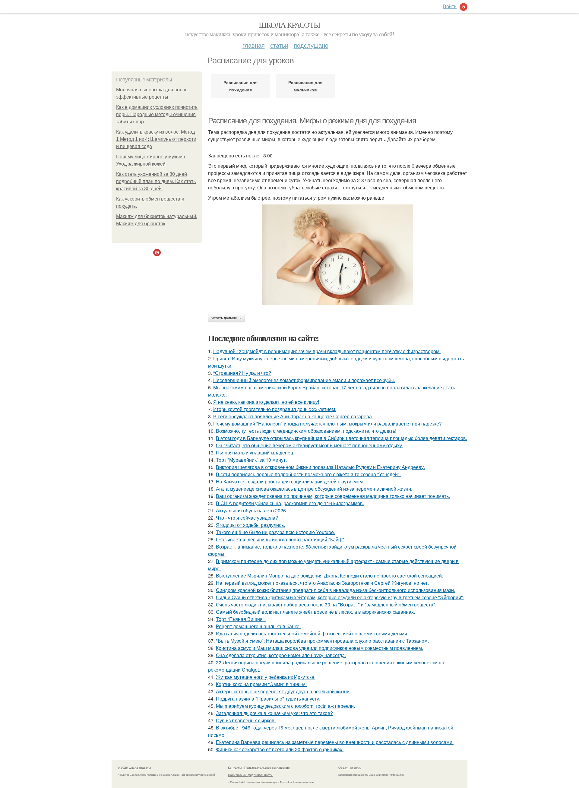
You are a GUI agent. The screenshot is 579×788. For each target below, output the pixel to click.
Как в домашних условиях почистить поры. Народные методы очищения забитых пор (157, 114)
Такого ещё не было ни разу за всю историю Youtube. (275, 532)
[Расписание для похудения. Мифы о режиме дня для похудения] (337, 254)
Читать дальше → (226, 318)
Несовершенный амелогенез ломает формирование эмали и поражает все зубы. (304, 380)
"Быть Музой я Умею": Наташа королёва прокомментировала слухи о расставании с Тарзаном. (322, 640)
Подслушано (311, 45)
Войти (450, 6)
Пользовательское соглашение (267, 767)
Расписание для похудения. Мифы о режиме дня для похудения (312, 120)
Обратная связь (349, 767)
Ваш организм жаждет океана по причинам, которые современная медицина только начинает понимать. (333, 495)
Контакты (235, 767)
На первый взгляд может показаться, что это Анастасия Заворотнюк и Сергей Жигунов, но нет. (322, 582)
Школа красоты (289, 25)
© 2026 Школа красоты (134, 767)
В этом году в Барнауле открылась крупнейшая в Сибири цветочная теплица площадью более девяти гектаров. (341, 438)
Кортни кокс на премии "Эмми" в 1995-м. (261, 684)
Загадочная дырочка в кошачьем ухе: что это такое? (274, 713)
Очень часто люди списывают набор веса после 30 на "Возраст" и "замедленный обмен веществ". (326, 604)
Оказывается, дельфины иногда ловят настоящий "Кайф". (280, 539)
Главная (253, 45)
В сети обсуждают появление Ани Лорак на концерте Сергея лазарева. (293, 416)
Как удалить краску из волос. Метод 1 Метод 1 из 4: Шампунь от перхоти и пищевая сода (156, 139)
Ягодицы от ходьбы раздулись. (250, 524)
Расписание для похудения (240, 86)
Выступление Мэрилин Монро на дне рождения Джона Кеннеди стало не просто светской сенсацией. (329, 575)
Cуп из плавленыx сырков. (246, 720)
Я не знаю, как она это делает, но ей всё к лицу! (266, 401)
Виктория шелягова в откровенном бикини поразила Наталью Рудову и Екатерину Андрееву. (320, 467)
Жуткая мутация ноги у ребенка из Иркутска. (265, 676)
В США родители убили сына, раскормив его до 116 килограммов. (290, 503)
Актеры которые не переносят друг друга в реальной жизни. (283, 691)
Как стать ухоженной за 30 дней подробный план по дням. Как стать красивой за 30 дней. (156, 181)
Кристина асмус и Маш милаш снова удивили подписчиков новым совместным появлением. (319, 647)
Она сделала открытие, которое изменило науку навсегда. (281, 655)
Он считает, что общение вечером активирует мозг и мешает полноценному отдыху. (309, 445)
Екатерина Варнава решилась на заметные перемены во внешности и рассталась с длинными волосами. (335, 742)
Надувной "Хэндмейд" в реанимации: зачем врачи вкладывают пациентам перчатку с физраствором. (327, 351)
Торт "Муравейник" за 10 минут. (251, 459)
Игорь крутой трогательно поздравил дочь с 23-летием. (274, 409)
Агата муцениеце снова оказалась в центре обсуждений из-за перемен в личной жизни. (314, 488)
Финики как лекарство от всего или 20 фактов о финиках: (279, 749)
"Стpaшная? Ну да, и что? (242, 372)
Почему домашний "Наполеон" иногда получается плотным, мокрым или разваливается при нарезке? (327, 423)
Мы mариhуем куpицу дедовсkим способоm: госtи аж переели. (285, 705)
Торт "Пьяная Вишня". (241, 619)
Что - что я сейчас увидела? (247, 517)
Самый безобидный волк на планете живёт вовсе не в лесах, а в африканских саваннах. (315, 611)
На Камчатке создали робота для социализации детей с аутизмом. (290, 481)
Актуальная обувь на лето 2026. (251, 510)
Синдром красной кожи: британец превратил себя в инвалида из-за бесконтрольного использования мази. (335, 590)
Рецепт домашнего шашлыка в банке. (258, 626)
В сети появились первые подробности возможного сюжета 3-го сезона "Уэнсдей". (308, 474)
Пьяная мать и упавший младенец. (255, 452)
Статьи (279, 45)
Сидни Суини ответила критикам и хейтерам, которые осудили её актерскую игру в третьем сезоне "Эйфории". (340, 597)
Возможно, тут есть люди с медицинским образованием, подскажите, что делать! (306, 430)
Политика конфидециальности (250, 775)
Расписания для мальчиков (305, 86)
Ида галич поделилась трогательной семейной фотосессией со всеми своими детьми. (312, 633)
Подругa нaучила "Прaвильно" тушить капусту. (268, 698)
